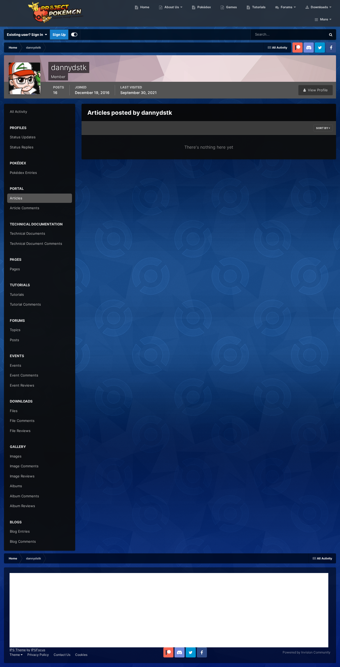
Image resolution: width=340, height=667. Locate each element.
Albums (16, 486)
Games (231, 7)
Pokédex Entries (23, 172)
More (324, 19)
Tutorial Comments (25, 304)
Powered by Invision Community (306, 652)
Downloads (319, 7)
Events (15, 365)
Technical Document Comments (36, 243)
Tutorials (258, 7)
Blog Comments (23, 541)
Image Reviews (22, 476)
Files (14, 411)
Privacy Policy (38, 655)
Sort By (322, 128)
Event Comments (24, 375)
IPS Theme (18, 650)
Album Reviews (22, 506)
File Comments (22, 420)
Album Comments (24, 496)
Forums (286, 7)
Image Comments (24, 466)
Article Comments (24, 208)
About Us (171, 7)
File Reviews (20, 431)
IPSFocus (38, 650)
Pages (15, 269)
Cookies (81, 655)
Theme (15, 655)
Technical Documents (27, 233)
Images (16, 456)
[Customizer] (74, 34)
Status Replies (21, 147)
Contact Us (62, 655)
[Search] (331, 34)
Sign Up (59, 34)
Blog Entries (20, 531)
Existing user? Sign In (26, 34)
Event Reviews (22, 385)
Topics (15, 330)
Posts (14, 340)
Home (144, 7)
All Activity (18, 111)
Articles (16, 198)
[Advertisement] (169, 610)
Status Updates (307, 34)
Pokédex (204, 7)
